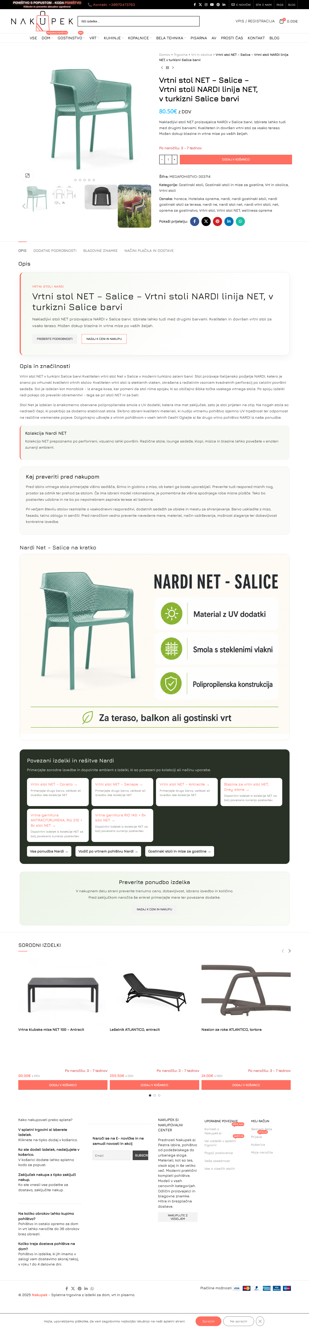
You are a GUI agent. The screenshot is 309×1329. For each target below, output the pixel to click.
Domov (164, 54)
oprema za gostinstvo (178, 210)
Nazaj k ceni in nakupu (104, 339)
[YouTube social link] (212, 5)
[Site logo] (42, 21)
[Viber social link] (263, 221)
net (275, 204)
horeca (180, 199)
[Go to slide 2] (154, 1095)
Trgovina (181, 54)
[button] (24, 206)
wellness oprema (257, 210)
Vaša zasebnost (217, 1161)
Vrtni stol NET (228, 210)
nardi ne (210, 204)
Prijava (259, 1136)
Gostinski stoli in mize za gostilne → (179, 851)
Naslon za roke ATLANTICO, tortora (232, 1029)
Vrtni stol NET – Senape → (119, 784)
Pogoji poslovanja (218, 1153)
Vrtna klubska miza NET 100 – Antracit (51, 1029)
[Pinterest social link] (218, 5)
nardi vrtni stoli (257, 204)
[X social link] (200, 5)
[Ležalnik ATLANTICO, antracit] (154, 991)
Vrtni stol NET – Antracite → (185, 784)
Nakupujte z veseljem (178, 1217)
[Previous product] (162, 68)
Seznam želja (261, 1129)
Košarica (258, 1144)
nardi (225, 199)
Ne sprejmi (238, 1321)
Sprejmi (208, 1321)
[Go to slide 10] (84, 180)
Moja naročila (262, 1152)
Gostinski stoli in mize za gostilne (234, 185)
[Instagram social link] (206, 5)
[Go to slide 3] (159, 1095)
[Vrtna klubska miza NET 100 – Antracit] (63, 991)
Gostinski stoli (191, 185)
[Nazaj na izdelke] (167, 68)
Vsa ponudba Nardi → (49, 851)
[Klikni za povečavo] (27, 175)
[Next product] (173, 68)
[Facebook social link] (194, 5)
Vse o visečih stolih (219, 1168)
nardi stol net (230, 204)
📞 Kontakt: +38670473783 (111, 5)
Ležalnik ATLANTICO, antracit (135, 1029)
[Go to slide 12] (94, 180)
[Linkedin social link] (224, 5)
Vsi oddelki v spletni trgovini (223, 1142)
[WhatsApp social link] (240, 221)
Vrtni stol (207, 210)
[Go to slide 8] (75, 180)
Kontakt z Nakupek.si (223, 1130)
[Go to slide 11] (89, 180)
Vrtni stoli (167, 190)
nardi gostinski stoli (249, 199)
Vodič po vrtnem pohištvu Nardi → (108, 851)
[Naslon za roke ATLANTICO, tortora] (246, 991)
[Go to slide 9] (80, 180)
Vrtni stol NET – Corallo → (54, 784)
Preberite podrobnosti (55, 339)
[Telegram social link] (251, 221)
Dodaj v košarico (236, 159)
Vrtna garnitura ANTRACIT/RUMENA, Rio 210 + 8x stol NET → (56, 820)
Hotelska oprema (203, 199)
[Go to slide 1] (150, 1095)
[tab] (22, 248)
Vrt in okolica (201, 54)
